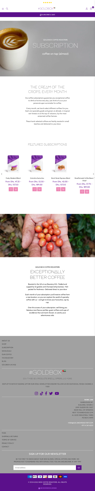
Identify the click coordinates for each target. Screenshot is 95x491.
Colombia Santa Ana (36, 178)
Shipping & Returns (10, 436)
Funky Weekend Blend (11, 178)
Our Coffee (7, 354)
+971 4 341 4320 (87, 425)
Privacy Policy (8, 443)
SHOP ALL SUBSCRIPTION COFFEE (47, 204)
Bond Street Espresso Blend (59, 178)
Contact (5, 447)
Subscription (7, 347)
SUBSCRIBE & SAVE (48, 15)
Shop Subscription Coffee (48, 322)
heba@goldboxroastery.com (80, 423)
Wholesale (7, 351)
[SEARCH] (7, 8)
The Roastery (7, 358)
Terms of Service (9, 440)
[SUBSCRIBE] (79, 467)
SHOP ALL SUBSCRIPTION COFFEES (47, 131)
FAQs (4, 433)
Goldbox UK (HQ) (9, 365)
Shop (4, 344)
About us (6, 341)
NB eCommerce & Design (48, 488)
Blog (4, 361)
